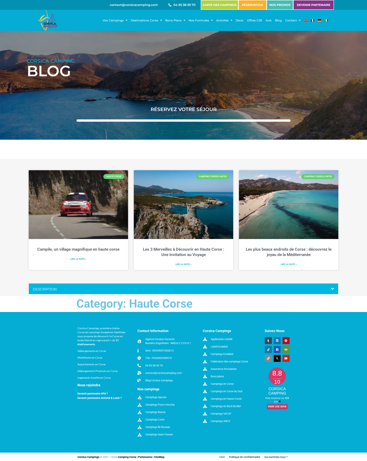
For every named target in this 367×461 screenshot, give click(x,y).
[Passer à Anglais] (305, 20)
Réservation (252, 5)
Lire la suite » (78, 259)
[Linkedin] (277, 340)
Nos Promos (280, 5)
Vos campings (113, 20)
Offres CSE (254, 20)
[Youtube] (286, 358)
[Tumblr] (268, 340)
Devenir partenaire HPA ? (92, 393)
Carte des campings (220, 5)
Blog (278, 20)
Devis (240, 20)
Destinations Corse (144, 20)
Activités (222, 20)
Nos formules (199, 20)
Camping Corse (127, 457)
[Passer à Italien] (326, 20)
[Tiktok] (268, 349)
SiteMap (159, 457)
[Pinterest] (286, 340)
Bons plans (173, 20)
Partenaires (145, 457)
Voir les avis (277, 406)
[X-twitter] (277, 358)
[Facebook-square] (277, 349)
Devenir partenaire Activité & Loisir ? (99, 397)
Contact (291, 20)
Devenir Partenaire (313, 5)
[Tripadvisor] (286, 349)
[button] (183, 289)
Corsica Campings (88, 457)
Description (45, 289)
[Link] (268, 358)
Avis (269, 20)
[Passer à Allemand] (319, 20)
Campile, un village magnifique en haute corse (78, 249)
